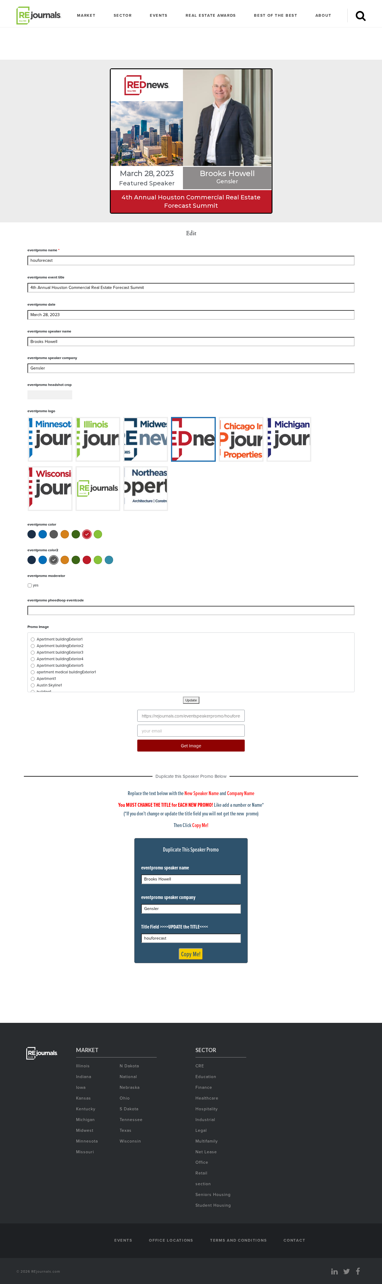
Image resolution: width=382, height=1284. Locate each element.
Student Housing (213, 1205)
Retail (201, 1173)
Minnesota (87, 1141)
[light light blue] (109, 560)
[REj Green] (98, 534)
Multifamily (206, 1141)
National (128, 1077)
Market (86, 15)
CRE (199, 1066)
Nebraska (130, 1087)
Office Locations (171, 1240)
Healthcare (206, 1098)
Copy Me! (191, 953)
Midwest (84, 1130)
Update (191, 700)
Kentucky (86, 1109)
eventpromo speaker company (52, 357)
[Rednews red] (87, 534)
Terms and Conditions (238, 1240)
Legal (201, 1130)
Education (205, 1077)
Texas (126, 1130)
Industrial (205, 1120)
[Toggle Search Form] (361, 15)
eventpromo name (43, 250)
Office (201, 1162)
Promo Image (38, 626)
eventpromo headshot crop (49, 384)
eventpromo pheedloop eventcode (55, 600)
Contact (294, 1240)
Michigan (85, 1120)
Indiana (83, 1077)
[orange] (65, 534)
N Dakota (129, 1066)
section (203, 1184)
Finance (203, 1087)
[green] (76, 534)
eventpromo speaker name (49, 331)
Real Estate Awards (211, 15)
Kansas (83, 1098)
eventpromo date (41, 304)
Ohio (125, 1098)
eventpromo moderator (46, 575)
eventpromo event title (45, 277)
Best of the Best (276, 15)
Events (159, 15)
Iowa (81, 1087)
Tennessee (131, 1120)
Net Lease (206, 1152)
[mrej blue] (42, 534)
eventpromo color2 (42, 549)
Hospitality (206, 1109)
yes (35, 585)
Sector (123, 15)
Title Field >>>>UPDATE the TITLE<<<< (174, 926)
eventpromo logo (41, 410)
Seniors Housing (213, 1194)
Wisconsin (130, 1141)
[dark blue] (31, 534)
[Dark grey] (54, 534)
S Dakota (129, 1109)
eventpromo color (41, 524)
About (323, 15)
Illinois (83, 1066)
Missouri (85, 1152)
